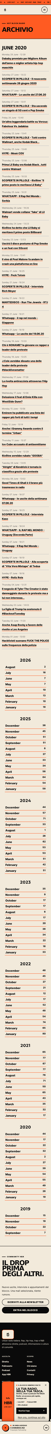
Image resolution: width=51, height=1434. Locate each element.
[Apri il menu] (44, 10)
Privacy (30, 1374)
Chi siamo (32, 1366)
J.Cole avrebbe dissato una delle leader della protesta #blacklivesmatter (22, 365)
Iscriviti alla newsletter (26, 1302)
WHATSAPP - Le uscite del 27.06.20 (24, 94)
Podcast (6, 1370)
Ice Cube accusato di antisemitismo (24, 444)
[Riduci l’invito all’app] (45, 1385)
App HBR (6, 1374)
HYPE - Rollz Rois (12, 577)
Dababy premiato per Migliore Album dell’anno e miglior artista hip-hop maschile (24, 63)
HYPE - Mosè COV (13, 153)
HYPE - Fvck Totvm (13, 275)
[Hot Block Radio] (5, 10)
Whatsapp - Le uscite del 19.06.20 (23, 333)
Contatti (31, 1370)
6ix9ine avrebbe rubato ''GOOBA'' (22, 455)
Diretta (5, 1361)
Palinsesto (7, 1366)
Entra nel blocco (25, 1310)
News (29, 1361)
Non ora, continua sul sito (31, 1417)
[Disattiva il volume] (46, 1428)
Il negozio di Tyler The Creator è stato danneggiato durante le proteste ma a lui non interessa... (25, 593)
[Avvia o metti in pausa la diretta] (5, 1427)
